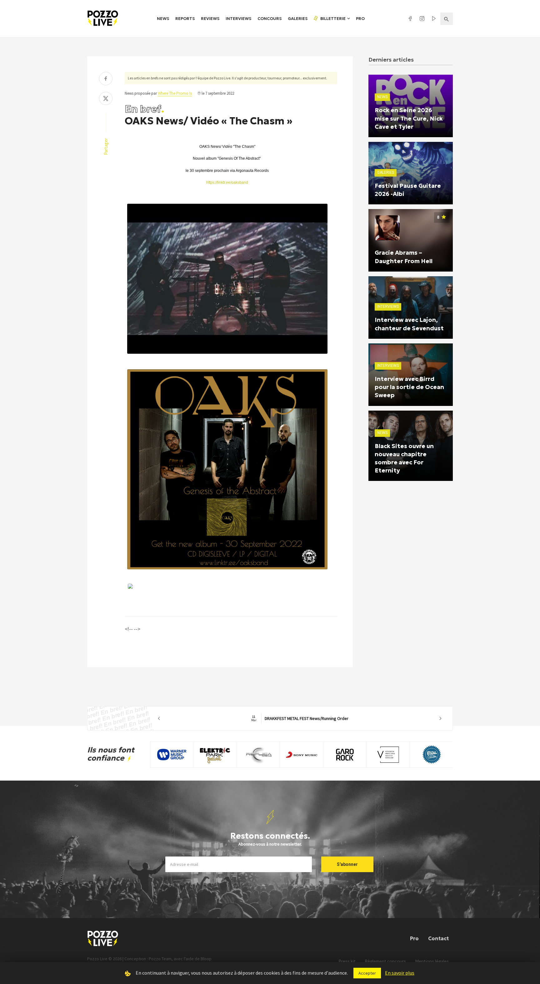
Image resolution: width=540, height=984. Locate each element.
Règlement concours (385, 961)
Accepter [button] (367, 973)
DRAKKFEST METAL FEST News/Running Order (299, 718)
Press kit (347, 961)
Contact (438, 938)
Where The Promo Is (175, 93)
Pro (360, 18)
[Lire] (221, 353)
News (163, 18)
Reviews (210, 18)
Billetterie (332, 18)
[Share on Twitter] (105, 99)
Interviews (238, 18)
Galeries (298, 18)
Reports (185, 18)
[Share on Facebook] (105, 79)
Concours (270, 18)
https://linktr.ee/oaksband (227, 182)
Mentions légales (432, 961)
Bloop (206, 959)
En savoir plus (399, 973)
